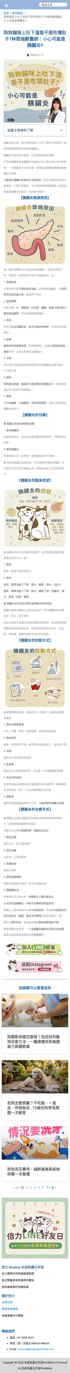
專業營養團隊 (10, 1309)
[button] (61, 130)
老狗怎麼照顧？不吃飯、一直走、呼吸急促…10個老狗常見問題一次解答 (33, 1108)
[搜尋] (64, 4)
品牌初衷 (7, 1302)
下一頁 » (51, 1187)
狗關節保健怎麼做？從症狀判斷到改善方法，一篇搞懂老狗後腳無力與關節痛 (33, 1042)
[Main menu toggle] (6, 5)
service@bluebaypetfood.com (36, 1349)
